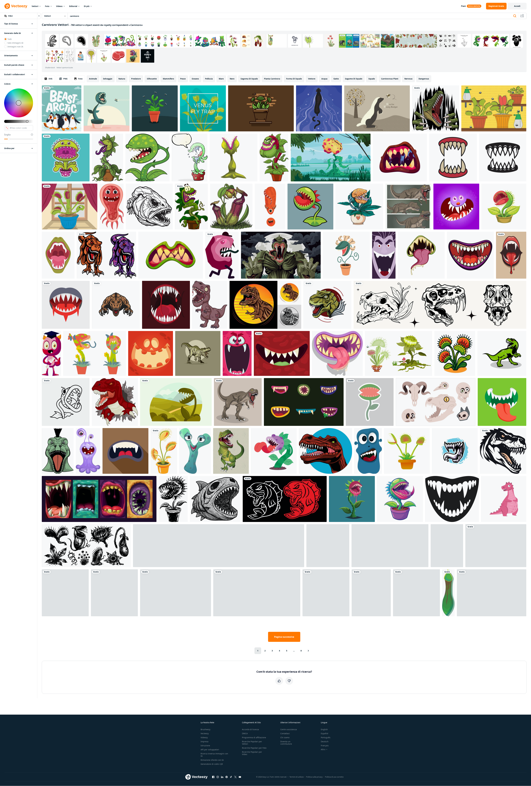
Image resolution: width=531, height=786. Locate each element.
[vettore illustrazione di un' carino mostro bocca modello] (166, 305)
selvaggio (107, 78)
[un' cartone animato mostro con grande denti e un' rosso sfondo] (150, 353)
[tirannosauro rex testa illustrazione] (503, 451)
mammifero (168, 78)
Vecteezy (205, 733)
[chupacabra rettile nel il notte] (281, 255)
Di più (86, 6)
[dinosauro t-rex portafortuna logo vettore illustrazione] (197, 353)
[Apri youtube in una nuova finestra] (240, 777)
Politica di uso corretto (334, 777)
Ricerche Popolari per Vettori (252, 742)
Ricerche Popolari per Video (252, 753)
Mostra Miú (147, 56)
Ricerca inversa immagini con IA (214, 754)
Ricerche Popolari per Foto (254, 748)
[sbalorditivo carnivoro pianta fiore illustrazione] (503, 206)
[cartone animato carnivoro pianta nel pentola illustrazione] (325, 592)
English (324, 729)
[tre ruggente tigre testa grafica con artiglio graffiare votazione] (256, 592)
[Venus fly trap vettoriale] (493, 108)
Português (325, 737)
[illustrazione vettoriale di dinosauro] (408, 206)
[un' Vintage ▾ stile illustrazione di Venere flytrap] (173, 499)
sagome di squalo (353, 78)
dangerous (424, 78)
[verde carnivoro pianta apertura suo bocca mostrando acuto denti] (233, 157)
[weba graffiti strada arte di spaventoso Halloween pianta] (274, 451)
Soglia (7, 134)
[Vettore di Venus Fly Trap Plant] (69, 206)
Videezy (204, 737)
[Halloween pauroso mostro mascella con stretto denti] (170, 255)
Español (324, 733)
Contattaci (285, 733)
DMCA (245, 733)
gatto (336, 78)
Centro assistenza (288, 729)
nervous (408, 78)
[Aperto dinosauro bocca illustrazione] (58, 255)
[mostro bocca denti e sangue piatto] (66, 305)
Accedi (517, 6)
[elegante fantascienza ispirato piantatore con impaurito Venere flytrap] (400, 499)
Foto (47, 6)
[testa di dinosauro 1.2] (325, 451)
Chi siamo (284, 737)
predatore (136, 78)
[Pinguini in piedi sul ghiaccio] (61, 108)
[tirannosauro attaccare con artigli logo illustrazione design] (116, 305)
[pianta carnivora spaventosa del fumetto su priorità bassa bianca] (107, 157)
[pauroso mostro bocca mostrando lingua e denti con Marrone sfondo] (125, 451)
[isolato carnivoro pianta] (448, 592)
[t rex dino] (231, 451)
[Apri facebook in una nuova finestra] (213, 777)
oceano (195, 78)
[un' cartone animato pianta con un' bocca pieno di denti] (352, 499)
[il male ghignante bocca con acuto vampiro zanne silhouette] (452, 499)
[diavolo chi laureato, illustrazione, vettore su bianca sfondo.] (51, 353)
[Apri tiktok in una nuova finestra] (231, 777)
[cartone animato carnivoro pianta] (371, 592)
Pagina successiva (284, 636)
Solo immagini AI (15, 43)
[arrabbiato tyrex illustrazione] (106, 255)
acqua (324, 78)
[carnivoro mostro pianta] (331, 157)
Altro (323, 749)
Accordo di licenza (250, 729)
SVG (50, 78)
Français (325, 745)
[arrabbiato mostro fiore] (66, 402)
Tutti (9, 39)
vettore (311, 78)
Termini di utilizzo (296, 777)
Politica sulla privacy (314, 777)
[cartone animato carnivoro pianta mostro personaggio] (147, 157)
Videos (59, 6)
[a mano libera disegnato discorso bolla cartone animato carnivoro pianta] (189, 157)
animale (93, 78)
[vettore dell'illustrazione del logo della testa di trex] (327, 305)
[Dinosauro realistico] (495, 545)
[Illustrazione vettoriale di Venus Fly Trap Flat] (155, 108)
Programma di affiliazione (254, 737)
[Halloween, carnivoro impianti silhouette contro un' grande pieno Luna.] (218, 545)
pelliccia (209, 78)
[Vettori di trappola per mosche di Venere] (407, 451)
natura (121, 78)
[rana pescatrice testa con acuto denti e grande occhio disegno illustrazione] (149, 206)
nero (232, 78)
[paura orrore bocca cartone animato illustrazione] (421, 255)
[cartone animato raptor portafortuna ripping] (435, 108)
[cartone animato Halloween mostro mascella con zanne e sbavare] (400, 157)
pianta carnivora (272, 78)
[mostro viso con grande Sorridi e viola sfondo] (456, 206)
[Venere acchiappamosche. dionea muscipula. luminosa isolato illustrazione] (454, 353)
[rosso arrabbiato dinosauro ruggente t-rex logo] (115, 402)
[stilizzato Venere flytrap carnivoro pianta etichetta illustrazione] (370, 402)
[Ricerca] (514, 16)
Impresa (204, 741)
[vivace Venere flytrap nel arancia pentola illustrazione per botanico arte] (164, 451)
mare (221, 78)
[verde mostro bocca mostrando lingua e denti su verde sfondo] (502, 402)
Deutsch (324, 741)
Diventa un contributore (286, 742)
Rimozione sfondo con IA (212, 760)
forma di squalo (294, 78)
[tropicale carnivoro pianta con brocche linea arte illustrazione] (390, 545)
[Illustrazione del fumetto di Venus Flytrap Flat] (107, 108)
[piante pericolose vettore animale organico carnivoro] (398, 353)
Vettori (35, 6)
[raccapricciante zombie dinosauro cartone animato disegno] (209, 305)
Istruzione (205, 745)
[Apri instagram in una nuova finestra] (218, 777)
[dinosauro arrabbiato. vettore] (238, 402)
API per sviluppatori (210, 749)
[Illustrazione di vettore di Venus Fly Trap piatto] (203, 108)
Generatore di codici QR (212, 764)
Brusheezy (205, 729)
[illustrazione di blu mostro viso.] (368, 451)
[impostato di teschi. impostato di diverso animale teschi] (435, 402)
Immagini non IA (15, 46)
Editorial (73, 6)
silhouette (152, 78)
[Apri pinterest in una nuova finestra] (226, 777)
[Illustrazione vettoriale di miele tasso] (377, 108)
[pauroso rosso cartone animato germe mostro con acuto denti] (112, 206)
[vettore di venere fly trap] (261, 108)
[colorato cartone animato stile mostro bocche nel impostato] (99, 499)
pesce (183, 78)
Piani (463, 6)
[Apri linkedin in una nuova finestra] (222, 777)
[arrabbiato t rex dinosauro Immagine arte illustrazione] (501, 353)
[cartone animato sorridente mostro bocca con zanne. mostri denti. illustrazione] (282, 353)
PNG (65, 78)
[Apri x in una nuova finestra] (235, 777)
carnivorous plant (389, 78)
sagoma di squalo (249, 78)
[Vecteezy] (15, 6)
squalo (371, 78)
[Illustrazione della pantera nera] (319, 108)
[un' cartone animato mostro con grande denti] (88, 451)
